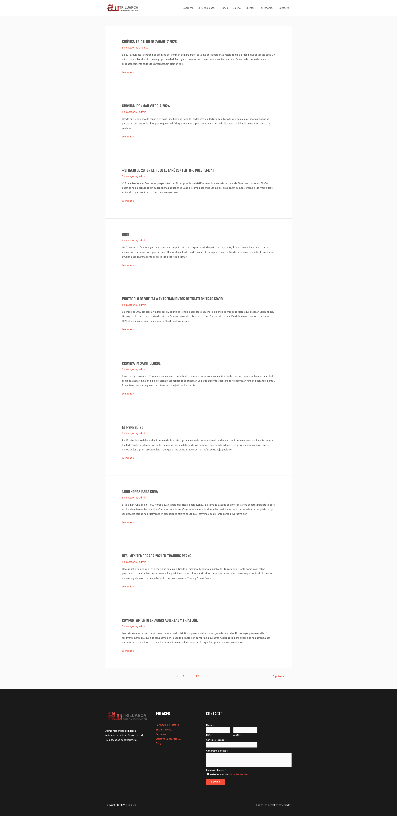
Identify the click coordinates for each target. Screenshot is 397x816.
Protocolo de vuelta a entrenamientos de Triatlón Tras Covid (172, 299)
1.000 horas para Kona (140, 492)
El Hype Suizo (132, 427)
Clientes (250, 8)
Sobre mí (188, 8)
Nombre (210, 725)
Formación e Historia (167, 724)
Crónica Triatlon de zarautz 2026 (149, 42)
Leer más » (128, 72)
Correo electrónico (216, 740)
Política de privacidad (238, 774)
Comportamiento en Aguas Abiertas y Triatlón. (160, 620)
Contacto (284, 8)
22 (197, 676)
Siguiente (280, 676)
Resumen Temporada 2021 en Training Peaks (156, 556)
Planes (224, 8)
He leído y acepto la (229, 774)
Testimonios (266, 8)
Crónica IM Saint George (141, 363)
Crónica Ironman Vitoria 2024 (146, 106)
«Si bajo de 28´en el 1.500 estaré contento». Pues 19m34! (168, 170)
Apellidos (237, 735)
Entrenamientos (207, 8)
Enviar (215, 782)
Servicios (161, 734)
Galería (237, 8)
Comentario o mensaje (217, 751)
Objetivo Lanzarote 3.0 (168, 738)
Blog (158, 743)
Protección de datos (216, 770)
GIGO (125, 235)
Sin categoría (129, 47)
